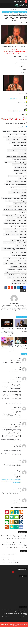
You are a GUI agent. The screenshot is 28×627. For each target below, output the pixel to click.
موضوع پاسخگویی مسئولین (12, 260)
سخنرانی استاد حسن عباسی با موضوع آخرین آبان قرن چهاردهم (21, 346)
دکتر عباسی (20, 126)
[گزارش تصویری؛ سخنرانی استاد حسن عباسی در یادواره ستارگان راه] (7, 341)
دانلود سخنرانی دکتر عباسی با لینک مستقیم (16, 206)
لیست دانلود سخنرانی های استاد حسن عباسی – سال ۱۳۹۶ (16, 542)
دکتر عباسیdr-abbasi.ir (19, 258)
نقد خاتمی (23, 260)
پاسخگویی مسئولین (10, 272)
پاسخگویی (14, 131)
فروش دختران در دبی (20, 277)
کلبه (6, 201)
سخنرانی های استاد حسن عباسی (18, 187)
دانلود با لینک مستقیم (20, 173)
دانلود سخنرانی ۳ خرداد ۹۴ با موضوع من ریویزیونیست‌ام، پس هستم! (14, 544)
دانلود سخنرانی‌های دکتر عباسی (11, 274)
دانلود (24, 263)
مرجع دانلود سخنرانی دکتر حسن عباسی (16, 217)
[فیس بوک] (24, 287)
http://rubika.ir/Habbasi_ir (6, 556)
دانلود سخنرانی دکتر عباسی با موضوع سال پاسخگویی (14, 198)
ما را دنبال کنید (23, 576)
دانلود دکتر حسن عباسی (11, 231)
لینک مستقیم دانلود (21, 272)
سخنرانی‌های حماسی (6, 12)
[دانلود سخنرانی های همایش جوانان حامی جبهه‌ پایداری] (21, 323)
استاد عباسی (22, 237)
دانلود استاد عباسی (9, 184)
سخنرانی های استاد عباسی (19, 170)
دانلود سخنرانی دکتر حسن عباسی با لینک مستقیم (14, 223)
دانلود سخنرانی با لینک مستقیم (18, 189)
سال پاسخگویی (22, 178)
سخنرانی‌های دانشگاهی (14, 9)
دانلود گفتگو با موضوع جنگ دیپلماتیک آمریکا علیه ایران (15, 1)
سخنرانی (23, 274)
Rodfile (16, 98)
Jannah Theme (4, 622)
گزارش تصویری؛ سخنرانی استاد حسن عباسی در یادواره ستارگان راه (7, 348)
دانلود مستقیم (22, 153)
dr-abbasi (13, 266)
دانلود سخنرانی (6, 131)
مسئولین (12, 142)
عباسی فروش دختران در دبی (19, 136)
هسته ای (6, 234)
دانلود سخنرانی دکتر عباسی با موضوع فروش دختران (14, 215)
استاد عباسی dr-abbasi (20, 167)
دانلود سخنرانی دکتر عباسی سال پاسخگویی (16, 181)
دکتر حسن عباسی (21, 242)
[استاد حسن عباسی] (19, 5)
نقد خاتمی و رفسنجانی (20, 245)
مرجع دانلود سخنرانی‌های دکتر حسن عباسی (16, 134)
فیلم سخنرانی (22, 131)
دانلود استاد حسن (7, 258)
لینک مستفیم (13, 226)
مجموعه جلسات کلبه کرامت (19, 148)
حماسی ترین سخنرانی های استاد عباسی (16, 150)
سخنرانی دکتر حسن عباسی (19, 159)
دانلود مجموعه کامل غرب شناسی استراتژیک (19, 547)
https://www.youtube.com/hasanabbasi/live (10, 562)
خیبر (20, 499)
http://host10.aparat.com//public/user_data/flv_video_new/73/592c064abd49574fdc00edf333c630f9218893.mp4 (11, 481)
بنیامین (19, 488)
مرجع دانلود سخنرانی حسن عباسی (17, 201)
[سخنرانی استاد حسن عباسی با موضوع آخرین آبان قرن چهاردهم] (21, 340)
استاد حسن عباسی (21, 142)
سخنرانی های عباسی (10, 220)
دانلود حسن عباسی (21, 269)
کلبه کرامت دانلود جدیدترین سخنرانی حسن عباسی (14, 209)
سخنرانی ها (22, 9)
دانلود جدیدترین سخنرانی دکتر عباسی (17, 175)
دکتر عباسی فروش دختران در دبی (18, 240)
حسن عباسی (22, 231)
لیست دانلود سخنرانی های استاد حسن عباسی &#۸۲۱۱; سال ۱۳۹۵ (15, 538)
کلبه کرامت (22, 212)
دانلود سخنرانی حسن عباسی (19, 164)
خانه (25, 9)
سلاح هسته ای (22, 226)
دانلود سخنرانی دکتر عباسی (19, 145)
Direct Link (10, 98)
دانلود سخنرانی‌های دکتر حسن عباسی (12, 263)
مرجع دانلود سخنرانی (20, 184)
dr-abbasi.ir (7, 136)
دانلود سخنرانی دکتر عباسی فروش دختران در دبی (14, 228)
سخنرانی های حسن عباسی (19, 203)
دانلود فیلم (23, 195)
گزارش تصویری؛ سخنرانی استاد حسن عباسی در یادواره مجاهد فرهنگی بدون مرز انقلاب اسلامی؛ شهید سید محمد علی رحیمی (7, 331)
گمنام (19, 367)
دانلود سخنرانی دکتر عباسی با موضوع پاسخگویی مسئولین (14, 249)
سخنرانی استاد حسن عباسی (19, 280)
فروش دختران (22, 266)
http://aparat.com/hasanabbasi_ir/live (8, 559)
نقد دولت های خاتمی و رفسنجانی (18, 234)
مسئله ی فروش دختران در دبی (18, 283)
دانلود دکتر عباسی (21, 220)
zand (19, 358)
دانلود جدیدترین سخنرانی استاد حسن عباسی (16, 139)
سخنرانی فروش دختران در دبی (18, 255)
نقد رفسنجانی (11, 269)
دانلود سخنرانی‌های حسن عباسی (18, 252)
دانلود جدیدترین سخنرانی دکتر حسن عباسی (16, 156)
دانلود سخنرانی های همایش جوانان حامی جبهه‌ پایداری (21, 329)
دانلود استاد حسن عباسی (9, 242)
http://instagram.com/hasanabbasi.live (8, 554)
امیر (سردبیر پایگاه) (22, 20)
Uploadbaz (21, 98)
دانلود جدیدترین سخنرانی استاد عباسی (17, 192)
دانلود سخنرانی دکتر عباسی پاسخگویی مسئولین (15, 162)
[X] (21, 287)
